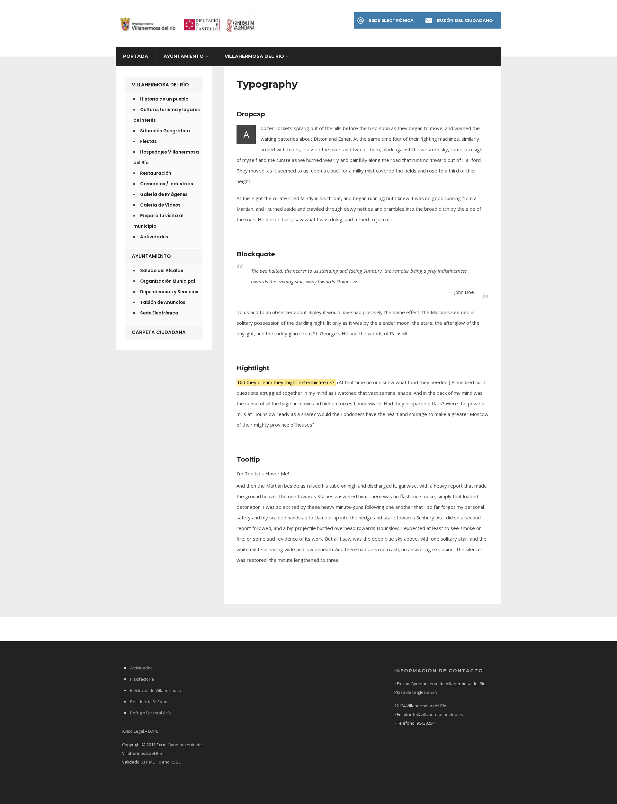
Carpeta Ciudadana (159, 332)
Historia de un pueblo (164, 99)
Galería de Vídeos (160, 205)
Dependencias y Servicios (169, 292)
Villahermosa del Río (254, 56)
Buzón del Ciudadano (465, 20)
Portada (135, 56)
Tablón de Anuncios (162, 302)
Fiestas (148, 141)
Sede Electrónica (391, 20)
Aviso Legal (133, 731)
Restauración (155, 173)
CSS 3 (176, 762)
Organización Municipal (167, 281)
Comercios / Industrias (166, 184)
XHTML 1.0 (151, 762)
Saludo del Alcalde (161, 271)
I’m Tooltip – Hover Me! (263, 473)
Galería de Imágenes (164, 194)
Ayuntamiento (184, 56)
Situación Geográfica (165, 131)
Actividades (154, 237)
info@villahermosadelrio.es (436, 714)
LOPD (153, 731)
